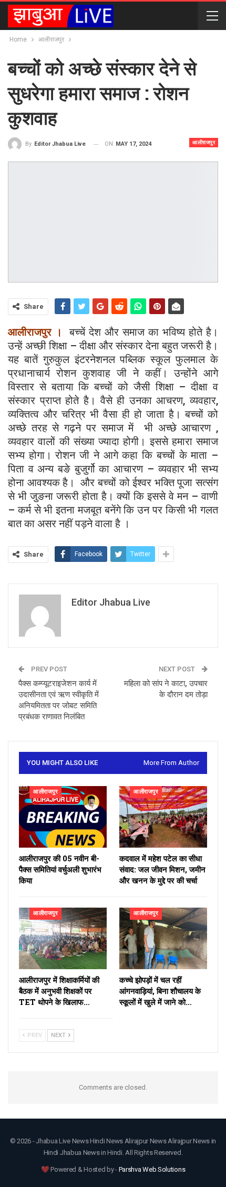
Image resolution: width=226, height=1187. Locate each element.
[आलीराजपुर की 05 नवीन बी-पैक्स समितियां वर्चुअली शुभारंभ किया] (63, 817)
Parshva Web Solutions (152, 1169)
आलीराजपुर (203, 142)
